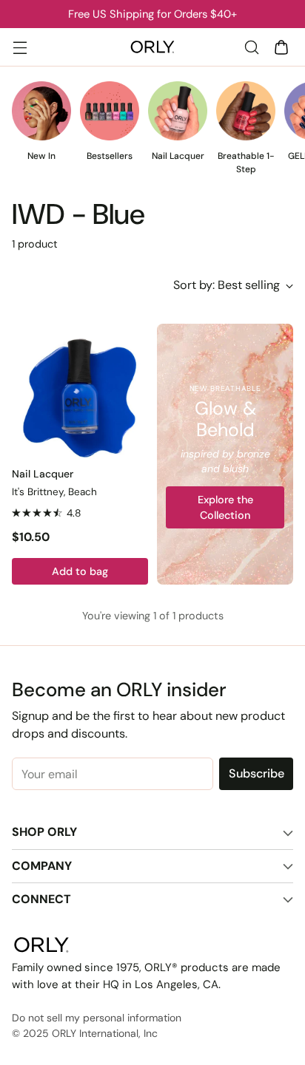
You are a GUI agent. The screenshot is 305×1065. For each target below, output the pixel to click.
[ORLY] (152, 47)
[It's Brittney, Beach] (80, 392)
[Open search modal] (251, 47)
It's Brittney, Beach (54, 492)
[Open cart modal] (281, 47)
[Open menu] (19, 47)
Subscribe (256, 773)
